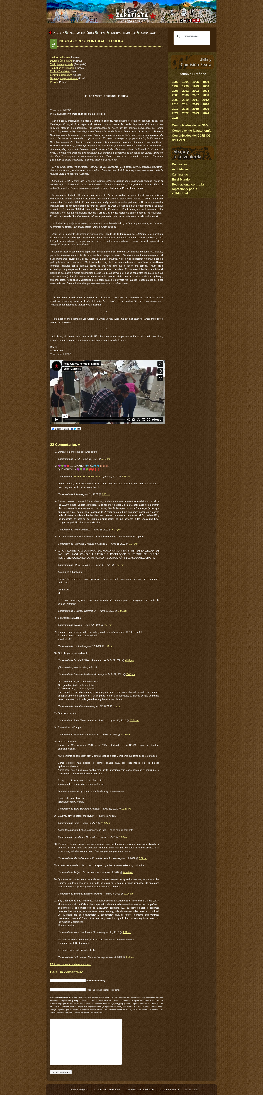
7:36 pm (133, 543)
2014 (185, 104)
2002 (185, 90)
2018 (185, 109)
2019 (195, 109)
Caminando (180, 174)
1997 (175, 86)
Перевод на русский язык (64, 78)
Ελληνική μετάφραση (61, 75)
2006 (185, 95)
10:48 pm (128, 872)
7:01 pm (130, 674)
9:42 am (130, 957)
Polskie (54, 82)
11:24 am (126, 808)
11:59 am (106, 823)
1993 (175, 82)
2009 (175, 100)
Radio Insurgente (79, 1089)
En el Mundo (181, 179)
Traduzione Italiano (60, 57)
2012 (205, 100)
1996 (206, 82)
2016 (206, 104)
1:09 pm (123, 837)
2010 (185, 100)
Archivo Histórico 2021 (87, 32)
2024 (206, 113)
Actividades (180, 169)
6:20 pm (129, 660)
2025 (175, 117)
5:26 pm (125, 476)
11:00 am (125, 734)
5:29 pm (109, 646)
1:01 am (122, 611)
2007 (195, 95)
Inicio (56, 32)
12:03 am (119, 565)
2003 (195, 90)
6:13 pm (116, 529)
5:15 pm (105, 459)
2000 (206, 86)
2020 (206, 109)
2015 (195, 104)
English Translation (60, 71)
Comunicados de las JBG (190, 125)
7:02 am (108, 625)
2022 (185, 113)
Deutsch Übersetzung (61, 60)
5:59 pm (143, 858)
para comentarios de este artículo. (70, 964)
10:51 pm (134, 720)
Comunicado (148, 32)
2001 (175, 90)
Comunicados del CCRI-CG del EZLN (191, 138)
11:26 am (128, 893)
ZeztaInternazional (169, 1089)
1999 (195, 86)
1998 (185, 86)
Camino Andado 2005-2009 (140, 1089)
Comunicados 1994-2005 (107, 1089)
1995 (195, 82)
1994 (185, 82)
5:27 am (127, 932)
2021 (175, 113)
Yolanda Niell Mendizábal (87, 476)
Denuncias (179, 164)
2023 (195, 113)
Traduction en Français (62, 68)
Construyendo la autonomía (191, 130)
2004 (206, 90)
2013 (175, 104)
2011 (195, 100)
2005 (175, 95)
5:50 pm (106, 494)
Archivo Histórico (123, 32)
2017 (175, 109)
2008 (206, 95)
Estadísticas (191, 1089)
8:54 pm (117, 706)
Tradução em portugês (61, 64)
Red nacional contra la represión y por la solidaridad (188, 189)
